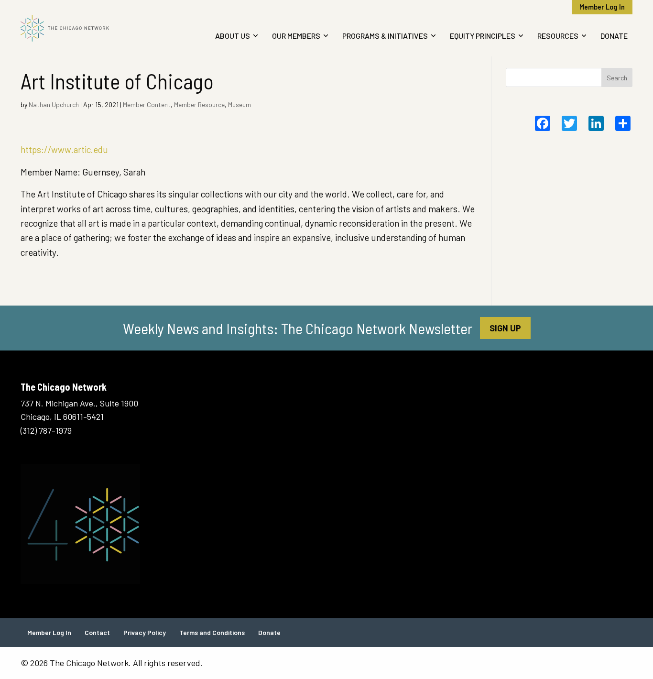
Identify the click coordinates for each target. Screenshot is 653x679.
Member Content (147, 104)
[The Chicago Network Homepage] (91, 28)
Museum (239, 104)
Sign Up (505, 328)
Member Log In (602, 7)
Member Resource (199, 104)
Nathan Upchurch (54, 104)
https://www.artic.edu (64, 149)
